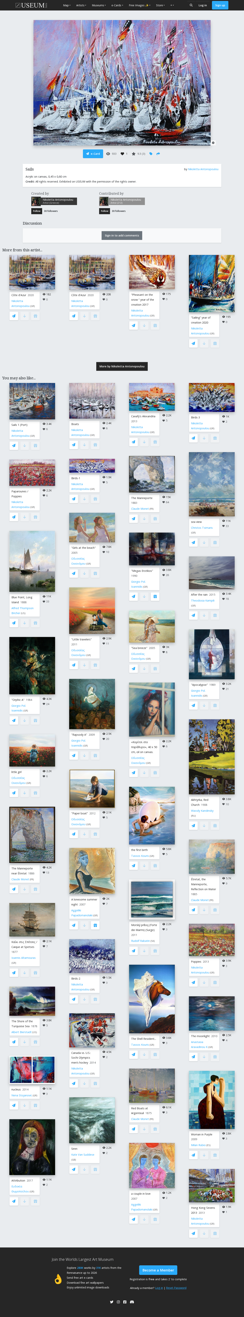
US (23, 613)
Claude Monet (20, 879)
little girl (16, 772)
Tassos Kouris (140, 856)
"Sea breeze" (139, 648)
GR (32, 306)
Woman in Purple (201, 1134)
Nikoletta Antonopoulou (203, 169)
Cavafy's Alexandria (143, 416)
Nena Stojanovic (21, 1095)
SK (152, 941)
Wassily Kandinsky (202, 810)
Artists (80, 5)
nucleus (16, 1089)
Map (66, 5)
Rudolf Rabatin (140, 941)
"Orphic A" (17, 700)
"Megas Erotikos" (142, 571)
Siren (74, 1148)
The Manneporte (141, 498)
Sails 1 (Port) (19, 425)
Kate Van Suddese (82, 1154)
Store (159, 5)
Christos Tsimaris (202, 528)
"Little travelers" (81, 639)
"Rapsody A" (79, 734)
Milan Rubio (198, 1145)
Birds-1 (75, 478)
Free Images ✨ (139, 5)
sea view (196, 522)
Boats (75, 424)
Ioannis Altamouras (23, 958)
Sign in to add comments (122, 235)
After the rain (199, 594)
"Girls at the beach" (83, 548)
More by (122, 366)
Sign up (220, 5)
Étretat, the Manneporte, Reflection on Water (203, 884)
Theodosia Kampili (202, 600)
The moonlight (200, 1036)
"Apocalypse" (199, 685)
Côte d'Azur (18, 295)
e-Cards (116, 5)
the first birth (139, 850)
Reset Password (176, 1288)
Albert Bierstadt (21, 1032)
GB (73, 1159)
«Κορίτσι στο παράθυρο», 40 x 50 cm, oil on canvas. (144, 747)
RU (193, 815)
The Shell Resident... (143, 1039)
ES (208, 1145)
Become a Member (158, 1270)
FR (31, 879)
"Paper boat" (79, 813)
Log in (203, 5)
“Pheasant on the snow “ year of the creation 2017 (142, 299)
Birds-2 (75, 978)
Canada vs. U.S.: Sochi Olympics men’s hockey (81, 1058)
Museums (98, 5)
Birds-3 (195, 417)
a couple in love (141, 1193)
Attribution (18, 1180)
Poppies (196, 961)
